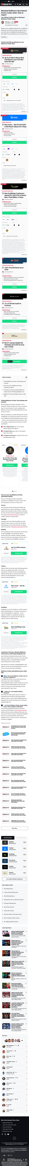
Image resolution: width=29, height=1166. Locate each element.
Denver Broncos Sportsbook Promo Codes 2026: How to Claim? (18, 754)
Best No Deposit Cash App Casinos (13, 914)
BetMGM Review (6, 66)
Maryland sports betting (17, 527)
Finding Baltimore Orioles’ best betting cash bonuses (15, 382)
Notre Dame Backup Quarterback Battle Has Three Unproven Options (17, 985)
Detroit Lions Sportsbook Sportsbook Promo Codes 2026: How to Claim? (18, 801)
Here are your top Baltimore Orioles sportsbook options (13, 386)
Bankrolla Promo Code (7, 1131)
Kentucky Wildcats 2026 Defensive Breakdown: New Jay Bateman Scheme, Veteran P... (17, 1026)
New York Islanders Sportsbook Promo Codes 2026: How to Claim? (18, 794)
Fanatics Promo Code (6, 301)
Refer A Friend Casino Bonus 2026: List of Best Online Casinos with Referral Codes (18, 734)
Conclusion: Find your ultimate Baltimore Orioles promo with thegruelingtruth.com (14, 390)
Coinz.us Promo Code (7, 1127)
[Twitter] (18, 4)
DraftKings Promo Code (7, 191)
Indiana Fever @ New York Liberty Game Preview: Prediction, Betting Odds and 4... (17, 963)
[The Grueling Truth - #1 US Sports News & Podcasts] (6, 4)
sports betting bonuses (12, 514)
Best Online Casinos (9, 907)
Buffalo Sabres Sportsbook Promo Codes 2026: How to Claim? (18, 774)
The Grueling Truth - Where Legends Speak (9, 7)
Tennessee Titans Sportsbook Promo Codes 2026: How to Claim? (18, 767)
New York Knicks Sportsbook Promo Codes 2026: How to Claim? (19, 740)
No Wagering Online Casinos (11, 921)
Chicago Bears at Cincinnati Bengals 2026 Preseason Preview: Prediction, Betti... (17, 953)
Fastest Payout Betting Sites (11, 892)
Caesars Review (6, 351)
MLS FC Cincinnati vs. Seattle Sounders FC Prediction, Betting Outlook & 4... (18, 975)
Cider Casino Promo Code (8, 1129)
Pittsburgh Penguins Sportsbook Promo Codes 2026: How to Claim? (18, 747)
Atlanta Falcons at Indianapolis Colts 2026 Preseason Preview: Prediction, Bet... (17, 942)
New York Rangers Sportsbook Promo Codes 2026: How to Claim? (18, 781)
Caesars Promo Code (6, 340)
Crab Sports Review (6, 275)
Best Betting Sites (8, 888)
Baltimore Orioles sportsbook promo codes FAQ (15, 395)
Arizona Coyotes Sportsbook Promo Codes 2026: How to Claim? (18, 787)
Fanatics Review (6, 310)
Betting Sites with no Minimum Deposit (13, 899)
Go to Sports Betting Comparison (14, 879)
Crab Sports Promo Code (7, 265)
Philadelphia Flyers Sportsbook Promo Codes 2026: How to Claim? (18, 821)
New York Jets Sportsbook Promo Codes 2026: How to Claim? (18, 761)
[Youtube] (20, 4)
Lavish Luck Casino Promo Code (9, 1124)
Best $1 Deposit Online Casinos (12, 918)
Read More (3, 37)
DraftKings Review (6, 201)
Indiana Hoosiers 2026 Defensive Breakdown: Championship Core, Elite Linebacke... (17, 994)
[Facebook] (15, 4)
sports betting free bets (21, 710)
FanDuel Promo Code (6, 122)
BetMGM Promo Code (6, 55)
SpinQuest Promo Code (7, 1122)
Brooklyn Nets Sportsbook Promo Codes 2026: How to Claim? (18, 808)
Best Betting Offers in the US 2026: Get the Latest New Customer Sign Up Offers (18, 727)
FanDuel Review (6, 131)
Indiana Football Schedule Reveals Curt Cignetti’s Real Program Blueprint (17, 933)
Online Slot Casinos (9, 910)
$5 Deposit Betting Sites (10, 903)
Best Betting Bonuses (9, 896)
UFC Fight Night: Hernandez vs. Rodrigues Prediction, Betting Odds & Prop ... (18, 1015)
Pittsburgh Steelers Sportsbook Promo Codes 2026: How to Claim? (18, 814)
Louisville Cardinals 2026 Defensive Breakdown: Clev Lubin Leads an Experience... (17, 1005)
